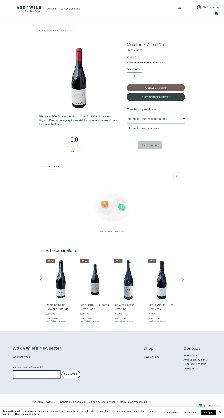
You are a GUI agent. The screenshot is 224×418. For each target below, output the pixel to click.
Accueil (43, 30)
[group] (112, 293)
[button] (216, 13)
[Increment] (139, 76)
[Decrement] (129, 76)
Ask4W (25, 7)
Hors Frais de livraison (152, 62)
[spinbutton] (134, 76)
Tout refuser (190, 412)
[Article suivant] (183, 280)
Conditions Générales (72, 401)
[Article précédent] (41, 280)
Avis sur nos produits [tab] (51, 166)
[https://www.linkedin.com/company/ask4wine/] (200, 406)
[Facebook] (204, 406)
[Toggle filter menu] (177, 176)
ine (38, 7)
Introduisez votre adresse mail (27, 367)
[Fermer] (220, 412)
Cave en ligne (152, 356)
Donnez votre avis (150, 145)
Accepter (208, 412)
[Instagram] (209, 406)
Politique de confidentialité (26, 414)
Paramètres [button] (172, 412)
